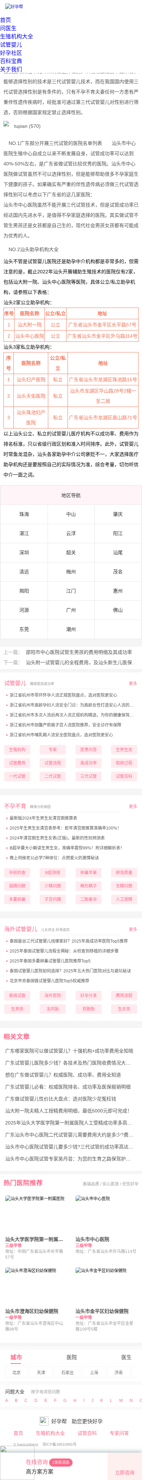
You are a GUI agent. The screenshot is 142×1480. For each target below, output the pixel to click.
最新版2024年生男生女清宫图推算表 (43, 818)
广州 (71, 610)
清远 (24, 571)
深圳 (24, 552)
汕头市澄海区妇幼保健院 (31, 1311)
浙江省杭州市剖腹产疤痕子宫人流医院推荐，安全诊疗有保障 (65, 725)
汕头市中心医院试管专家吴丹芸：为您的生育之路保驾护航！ (70, 1158)
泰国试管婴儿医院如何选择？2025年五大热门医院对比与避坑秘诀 (70, 971)
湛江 (24, 533)
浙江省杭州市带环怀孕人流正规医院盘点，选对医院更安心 (63, 695)
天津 (41, 1372)
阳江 (118, 533)
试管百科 (87, 1433)
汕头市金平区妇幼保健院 (102, 1311)
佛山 (118, 610)
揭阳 (24, 591)
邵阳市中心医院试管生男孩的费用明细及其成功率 (78, 652)
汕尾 (118, 552)
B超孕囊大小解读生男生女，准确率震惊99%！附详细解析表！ (67, 848)
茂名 (118, 571)
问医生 (8, 28)
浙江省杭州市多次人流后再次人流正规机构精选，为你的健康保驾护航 (74, 715)
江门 (71, 591)
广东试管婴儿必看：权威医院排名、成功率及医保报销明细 (68, 1087)
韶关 (71, 552)
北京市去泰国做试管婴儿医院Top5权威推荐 (49, 981)
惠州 (118, 591)
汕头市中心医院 (92, 1239)
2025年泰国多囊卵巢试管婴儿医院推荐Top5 (50, 961)
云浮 (71, 533)
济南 (118, 1372)
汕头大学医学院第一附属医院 (36, 1239)
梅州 (71, 571)
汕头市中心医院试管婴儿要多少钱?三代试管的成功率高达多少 (71, 1146)
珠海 (24, 514)
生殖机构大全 (16, 36)
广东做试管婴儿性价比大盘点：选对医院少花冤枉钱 (60, 1099)
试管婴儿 (11, 45)
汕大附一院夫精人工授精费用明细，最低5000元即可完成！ (68, 1111)
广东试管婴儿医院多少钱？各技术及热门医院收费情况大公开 (70, 1063)
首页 (5, 20)
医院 (72, 1357)
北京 (16, 1372)
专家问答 (119, 1433)
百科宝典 (11, 61)
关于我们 (11, 69)
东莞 (24, 629)
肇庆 (118, 514)
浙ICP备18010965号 (59, 1444)
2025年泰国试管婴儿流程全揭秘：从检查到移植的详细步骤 (64, 951)
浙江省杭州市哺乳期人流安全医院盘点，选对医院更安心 (61, 735)
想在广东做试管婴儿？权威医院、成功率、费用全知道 (63, 1075)
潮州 (71, 629)
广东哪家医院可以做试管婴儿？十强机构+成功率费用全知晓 (69, 1051)
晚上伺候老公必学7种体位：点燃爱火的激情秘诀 (54, 858)
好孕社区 (11, 53)
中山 (71, 514)
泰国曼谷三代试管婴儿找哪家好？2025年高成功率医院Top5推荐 (69, 941)
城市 (16, 1357)
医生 (126, 1357)
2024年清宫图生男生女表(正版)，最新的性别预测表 (57, 838)
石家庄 (67, 1372)
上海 (94, 1372)
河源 (24, 610)
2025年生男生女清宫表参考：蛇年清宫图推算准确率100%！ (65, 828)
